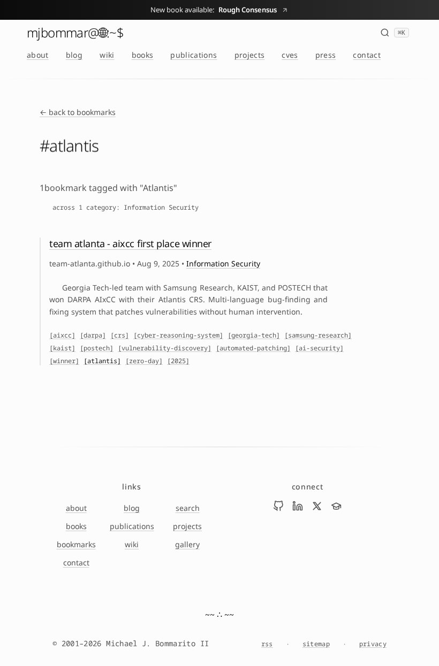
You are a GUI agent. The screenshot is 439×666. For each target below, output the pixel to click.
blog (74, 55)
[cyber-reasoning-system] (178, 335)
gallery (187, 544)
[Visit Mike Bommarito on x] (317, 506)
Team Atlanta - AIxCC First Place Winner (130, 243)
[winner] (64, 361)
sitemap (316, 644)
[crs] (119, 335)
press (325, 55)
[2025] (178, 361)
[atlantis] (102, 361)
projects (249, 55)
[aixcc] (62, 335)
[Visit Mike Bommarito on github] (278, 506)
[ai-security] (319, 348)
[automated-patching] (253, 348)
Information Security (223, 263)
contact (366, 55)
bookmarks (76, 544)
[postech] (96, 348)
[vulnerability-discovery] (164, 348)
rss (267, 644)
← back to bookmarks (78, 112)
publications (193, 55)
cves (290, 55)
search (188, 508)
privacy (373, 644)
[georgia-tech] (254, 335)
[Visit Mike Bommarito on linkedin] (297, 506)
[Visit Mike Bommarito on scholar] (336, 506)
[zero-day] (144, 361)
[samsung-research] (318, 335)
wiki (107, 55)
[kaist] (62, 348)
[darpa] (93, 335)
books (143, 55)
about (38, 55)
